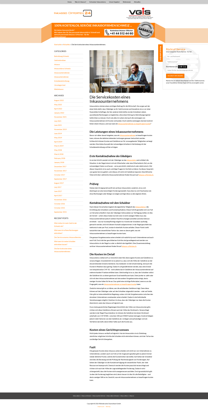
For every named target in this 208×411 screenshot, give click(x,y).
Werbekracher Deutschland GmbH (110, 404)
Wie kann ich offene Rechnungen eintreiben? (66, 231)
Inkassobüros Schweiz (62, 68)
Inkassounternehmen (62, 73)
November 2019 (60, 129)
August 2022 (59, 100)
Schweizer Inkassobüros (97, 2)
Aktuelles (137, 2)
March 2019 (58, 146)
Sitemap (108, 406)
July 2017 (57, 187)
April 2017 (58, 195)
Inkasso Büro (124, 396)
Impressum (101, 406)
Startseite (57, 44)
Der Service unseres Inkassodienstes (67, 237)
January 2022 (59, 113)
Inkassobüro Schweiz (113, 396)
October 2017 (59, 175)
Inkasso (57, 64)
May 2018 (58, 150)
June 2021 (58, 125)
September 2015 (60, 212)
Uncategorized (59, 85)
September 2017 (60, 179)
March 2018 (58, 154)
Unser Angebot (114, 2)
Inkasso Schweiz (86, 396)
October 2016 (59, 204)
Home (70, 2)
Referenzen (127, 2)
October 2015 (59, 208)
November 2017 (60, 171)
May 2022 (58, 104)
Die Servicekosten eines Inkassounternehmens (63, 249)
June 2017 (58, 191)
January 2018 (59, 162)
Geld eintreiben (60, 60)
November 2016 (60, 200)
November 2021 (60, 117)
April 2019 (58, 142)
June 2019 (58, 133)
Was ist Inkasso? (80, 2)
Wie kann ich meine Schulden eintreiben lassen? (64, 242)
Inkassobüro (76, 396)
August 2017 (59, 183)
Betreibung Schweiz (61, 56)
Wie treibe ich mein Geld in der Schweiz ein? (65, 224)
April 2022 (58, 109)
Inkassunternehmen (61, 77)
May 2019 (58, 137)
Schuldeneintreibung (61, 81)
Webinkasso (58, 89)
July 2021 (57, 121)
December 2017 (60, 166)
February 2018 (59, 158)
